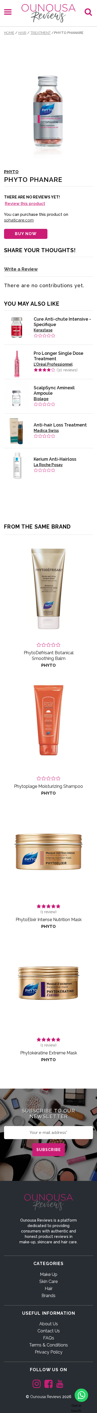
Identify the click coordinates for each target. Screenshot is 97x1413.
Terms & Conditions (48, 1345)
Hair (22, 33)
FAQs (48, 1338)
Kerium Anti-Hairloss (55, 459)
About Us (48, 1323)
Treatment (40, 33)
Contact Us (48, 1330)
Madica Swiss (46, 430)
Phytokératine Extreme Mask (48, 1052)
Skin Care (48, 1281)
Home (9, 33)
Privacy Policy (49, 1352)
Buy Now (26, 233)
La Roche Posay (48, 465)
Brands (48, 1295)
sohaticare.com (19, 220)
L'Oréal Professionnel (53, 364)
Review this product (25, 203)
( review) (48, 912)
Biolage (41, 399)
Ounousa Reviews (45, 1397)
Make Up (48, 1274)
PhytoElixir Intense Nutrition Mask (49, 919)
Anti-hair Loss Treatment (60, 425)
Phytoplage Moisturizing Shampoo (48, 786)
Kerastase (43, 330)
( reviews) (67, 370)
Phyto (11, 171)
